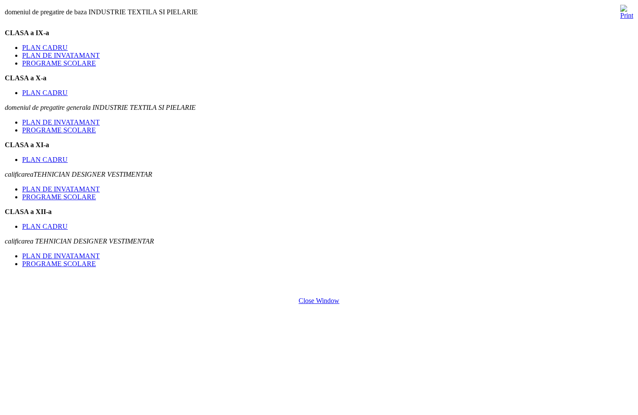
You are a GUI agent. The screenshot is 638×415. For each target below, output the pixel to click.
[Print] (626, 9)
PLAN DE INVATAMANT (61, 55)
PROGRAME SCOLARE (59, 63)
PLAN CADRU (45, 47)
